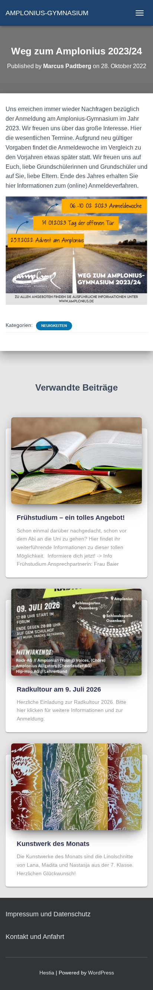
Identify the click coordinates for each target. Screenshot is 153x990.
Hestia (46, 973)
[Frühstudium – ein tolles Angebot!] (76, 460)
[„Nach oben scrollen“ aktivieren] (138, 975)
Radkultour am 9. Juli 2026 (59, 689)
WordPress (101, 973)
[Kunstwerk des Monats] (76, 786)
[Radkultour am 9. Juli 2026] (76, 632)
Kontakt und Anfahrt (35, 936)
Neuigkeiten (54, 326)
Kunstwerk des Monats (53, 843)
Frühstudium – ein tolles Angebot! (71, 517)
